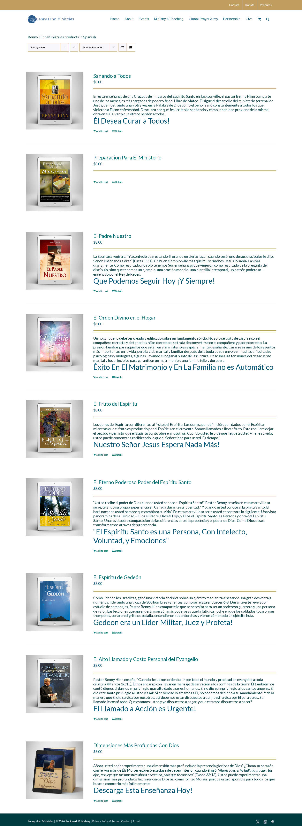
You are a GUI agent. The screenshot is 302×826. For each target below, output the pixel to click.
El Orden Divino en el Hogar (124, 317)
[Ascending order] (74, 47)
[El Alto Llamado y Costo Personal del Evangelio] (54, 684)
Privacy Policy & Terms (105, 821)
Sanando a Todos (112, 76)
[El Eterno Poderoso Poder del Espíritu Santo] (54, 507)
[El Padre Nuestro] (54, 261)
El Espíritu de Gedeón (117, 577)
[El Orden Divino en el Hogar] (54, 342)
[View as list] (131, 47)
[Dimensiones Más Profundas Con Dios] (54, 770)
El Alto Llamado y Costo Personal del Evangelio (145, 659)
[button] (267, 18)
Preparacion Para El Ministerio (127, 157)
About (136, 821)
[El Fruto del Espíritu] (54, 429)
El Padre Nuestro (112, 236)
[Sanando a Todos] (54, 101)
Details (118, 131)
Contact (126, 821)
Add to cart (102, 131)
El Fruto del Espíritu (115, 404)
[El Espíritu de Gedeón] (54, 602)
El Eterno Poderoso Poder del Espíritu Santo (142, 482)
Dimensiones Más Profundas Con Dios (136, 745)
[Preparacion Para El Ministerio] (54, 182)
